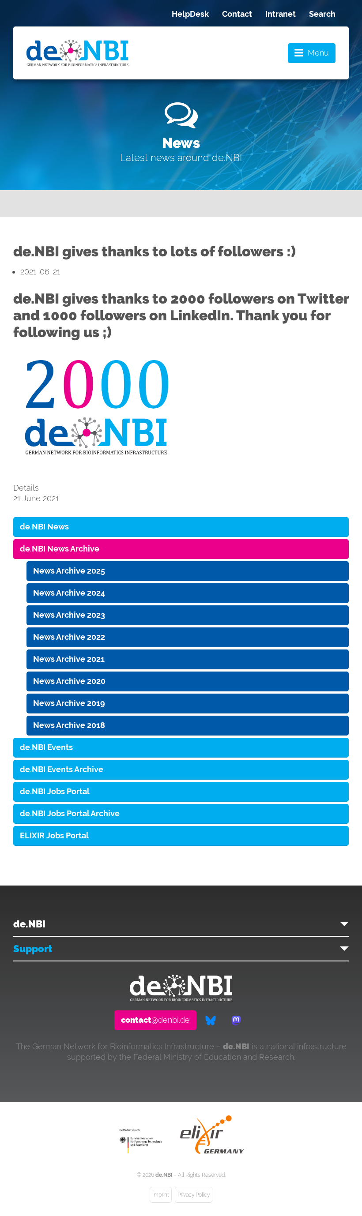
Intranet (280, 14)
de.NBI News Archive (59, 548)
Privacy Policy (193, 1195)
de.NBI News (44, 526)
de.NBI (29, 924)
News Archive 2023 (69, 614)
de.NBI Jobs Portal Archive (70, 813)
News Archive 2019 (69, 703)
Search (322, 14)
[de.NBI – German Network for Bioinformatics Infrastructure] (181, 998)
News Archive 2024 (69, 592)
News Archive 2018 (69, 725)
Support (32, 948)
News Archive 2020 (69, 681)
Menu (318, 52)
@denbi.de (155, 1020)
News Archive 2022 (69, 637)
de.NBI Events (46, 747)
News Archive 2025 (69, 570)
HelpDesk (190, 14)
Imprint (160, 1195)
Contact (237, 14)
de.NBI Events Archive (61, 769)
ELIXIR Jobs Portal (54, 835)
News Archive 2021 (69, 659)
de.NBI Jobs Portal (55, 791)
